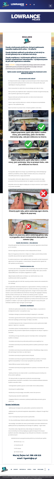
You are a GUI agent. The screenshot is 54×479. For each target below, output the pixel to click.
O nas (34, 469)
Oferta (29, 469)
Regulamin (40, 469)
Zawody (16, 469)
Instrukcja (23, 469)
